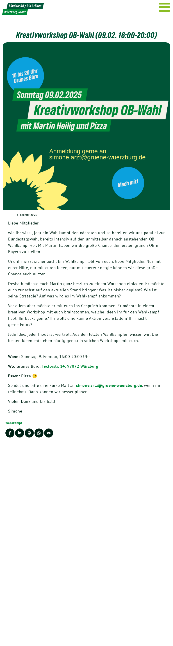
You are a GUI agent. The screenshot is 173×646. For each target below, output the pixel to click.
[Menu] (164, 7)
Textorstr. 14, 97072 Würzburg (70, 366)
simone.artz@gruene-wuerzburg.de (109, 385)
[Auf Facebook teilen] (9, 432)
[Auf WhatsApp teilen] (38, 432)
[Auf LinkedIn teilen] (19, 432)
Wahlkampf (14, 423)
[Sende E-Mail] (48, 432)
